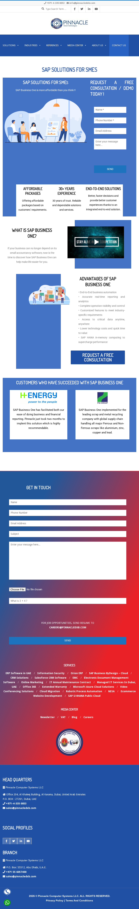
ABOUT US (97, 45)
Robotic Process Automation (84, 691)
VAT (63, 717)
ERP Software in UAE (18, 673)
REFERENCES (52, 45)
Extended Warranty (54, 686)
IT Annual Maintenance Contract (70, 682)
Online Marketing (32, 682)
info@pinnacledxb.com (82, 3)
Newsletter (47, 717)
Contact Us (119, 45)
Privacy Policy (54, 900)
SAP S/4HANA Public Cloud (84, 695)
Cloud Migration (50, 691)
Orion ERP (77, 673)
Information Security (51, 673)
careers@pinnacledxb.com (67, 627)
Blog (74, 717)
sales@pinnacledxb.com (21, 808)
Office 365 (29, 686)
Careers (88, 717)
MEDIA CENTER (75, 45)
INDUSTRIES (30, 45)
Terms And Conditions (79, 900)
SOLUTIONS (9, 45)
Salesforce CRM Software (50, 677)
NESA (111, 691)
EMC (75, 677)
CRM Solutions (19, 677)
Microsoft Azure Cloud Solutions (93, 686)
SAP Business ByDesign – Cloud (108, 673)
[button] (98, 357)
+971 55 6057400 (16, 871)
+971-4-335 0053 (55, 3)
